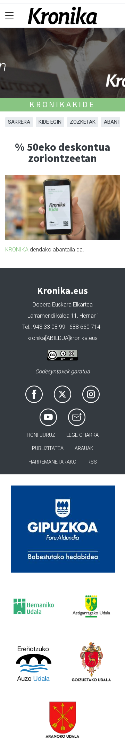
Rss (92, 462)
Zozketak (82, 122)
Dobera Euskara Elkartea (63, 304)
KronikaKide (62, 104)
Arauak (84, 448)
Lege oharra (82, 435)
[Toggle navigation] (9, 15)
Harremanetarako (52, 462)
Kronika (16, 249)
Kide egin (50, 122)
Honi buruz (41, 435)
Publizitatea (48, 448)
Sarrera (19, 122)
